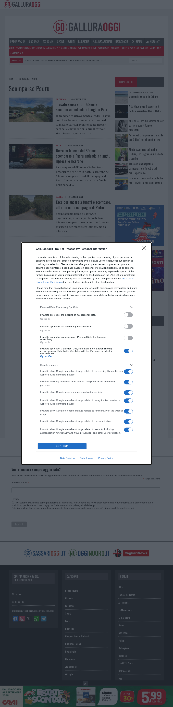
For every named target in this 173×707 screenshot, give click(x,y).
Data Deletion (67, 458)
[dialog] (86, 354)
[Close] (145, 249)
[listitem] (86, 307)
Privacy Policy (105, 458)
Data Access (86, 458)
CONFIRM (62, 446)
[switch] (128, 314)
